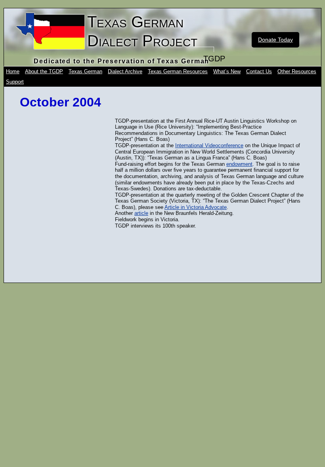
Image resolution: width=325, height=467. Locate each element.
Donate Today (275, 39)
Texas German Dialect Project (142, 31)
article (141, 213)
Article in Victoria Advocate (195, 207)
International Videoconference (209, 145)
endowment (239, 164)
